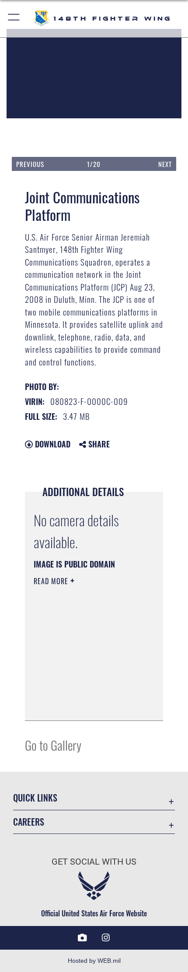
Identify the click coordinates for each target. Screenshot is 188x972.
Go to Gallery (53, 744)
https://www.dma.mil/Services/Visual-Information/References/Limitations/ (87, 704)
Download (51, 444)
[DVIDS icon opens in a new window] (82, 937)
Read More (52, 581)
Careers (28, 822)
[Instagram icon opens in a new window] (105, 937)
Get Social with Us (94, 862)
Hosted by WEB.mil (94, 960)
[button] (14, 18)
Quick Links (35, 797)
